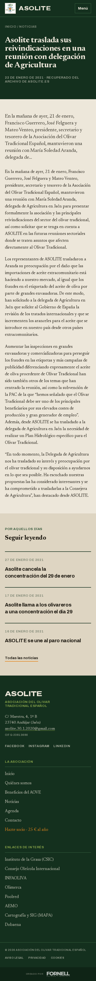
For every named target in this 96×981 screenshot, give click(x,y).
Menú (83, 8)
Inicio (10, 26)
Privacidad (37, 958)
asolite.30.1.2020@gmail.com (30, 729)
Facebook (15, 746)
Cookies (57, 958)
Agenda (12, 811)
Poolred (12, 897)
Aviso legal (14, 958)
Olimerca (13, 888)
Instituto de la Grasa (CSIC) (29, 860)
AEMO (11, 906)
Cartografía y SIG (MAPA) (28, 916)
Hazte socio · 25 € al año (26, 830)
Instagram (39, 746)
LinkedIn (61, 746)
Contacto (13, 821)
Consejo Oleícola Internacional (32, 869)
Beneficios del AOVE (23, 793)
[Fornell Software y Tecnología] (58, 974)
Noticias (28, 26)
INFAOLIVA (16, 878)
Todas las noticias (21, 658)
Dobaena (13, 925)
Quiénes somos (18, 783)
